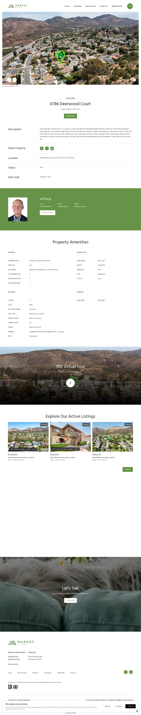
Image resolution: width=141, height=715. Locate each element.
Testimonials (60, 673)
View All (128, 469)
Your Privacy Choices (70, 713)
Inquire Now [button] (70, 116)
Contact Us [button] (70, 600)
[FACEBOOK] (126, 672)
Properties (78, 6)
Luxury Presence (24, 700)
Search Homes (90, 6)
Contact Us (104, 6)
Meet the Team (21, 673)
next (14, 80)
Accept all (130, 706)
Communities (48, 673)
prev (9, 80)
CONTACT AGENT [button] (47, 213)
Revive (67, 6)
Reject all (107, 706)
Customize (119, 706)
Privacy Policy (127, 700)
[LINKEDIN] (131, 672)
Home (10, 673)
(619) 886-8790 (117, 6)
